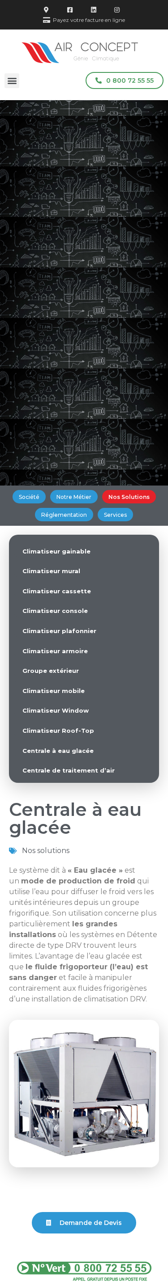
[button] (11, 80)
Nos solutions (45, 850)
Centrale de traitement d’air (68, 770)
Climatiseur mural (51, 570)
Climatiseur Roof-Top (58, 730)
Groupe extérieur (50, 670)
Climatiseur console (55, 610)
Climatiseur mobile (53, 690)
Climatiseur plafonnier (59, 630)
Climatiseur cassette (56, 591)
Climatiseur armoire (55, 651)
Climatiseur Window (55, 710)
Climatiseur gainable (56, 551)
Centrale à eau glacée (58, 750)
